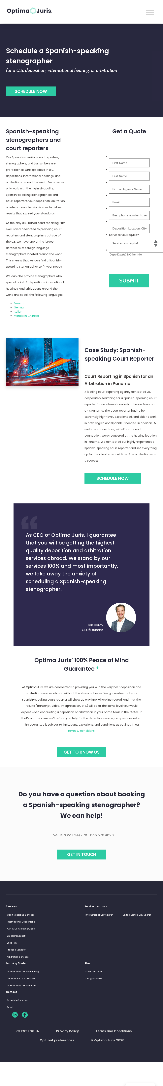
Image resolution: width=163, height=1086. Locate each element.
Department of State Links (21, 978)
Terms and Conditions (114, 1031)
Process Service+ (16, 949)
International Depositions (21, 921)
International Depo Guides (21, 985)
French (18, 303)
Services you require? (124, 235)
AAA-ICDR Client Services (21, 928)
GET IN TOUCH (81, 854)
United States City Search (137, 914)
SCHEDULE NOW (112, 478)
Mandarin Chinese (26, 316)
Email (10, 1007)
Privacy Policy (67, 1031)
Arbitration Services (18, 956)
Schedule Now (31, 91)
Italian (18, 312)
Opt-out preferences (57, 1040)
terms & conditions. (81, 731)
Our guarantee (93, 978)
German (19, 307)
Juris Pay (12, 942)
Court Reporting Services (21, 914)
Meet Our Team (94, 971)
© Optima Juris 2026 (107, 1040)
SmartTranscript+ (16, 935)
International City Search (99, 914)
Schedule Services (17, 1000)
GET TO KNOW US (82, 752)
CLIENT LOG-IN (27, 1031)
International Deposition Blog (23, 971)
